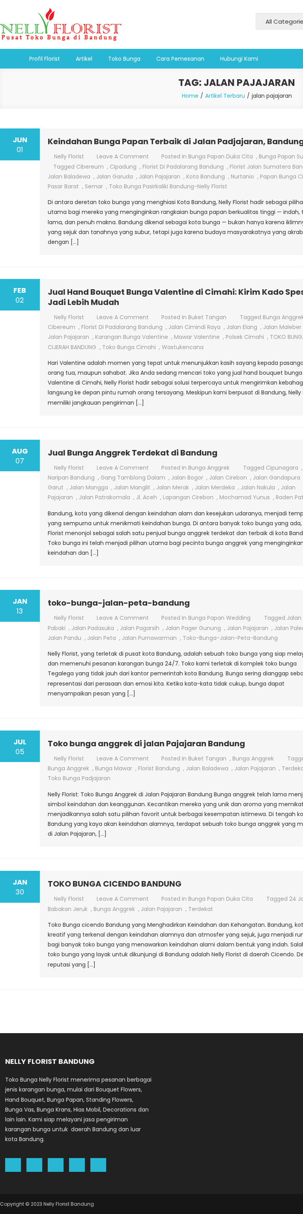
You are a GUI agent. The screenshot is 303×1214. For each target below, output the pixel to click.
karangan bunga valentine (131, 337)
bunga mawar (113, 768)
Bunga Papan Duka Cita (220, 156)
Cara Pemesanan (180, 59)
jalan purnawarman (149, 638)
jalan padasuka (92, 628)
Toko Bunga (124, 59)
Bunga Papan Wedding (219, 618)
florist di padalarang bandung (183, 167)
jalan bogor (187, 478)
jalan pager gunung (193, 628)
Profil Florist (44, 59)
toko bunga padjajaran (79, 778)
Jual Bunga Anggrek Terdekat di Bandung (132, 452)
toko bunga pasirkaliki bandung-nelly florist (168, 186)
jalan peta (101, 638)
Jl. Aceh (146, 497)
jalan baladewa (69, 176)
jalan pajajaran (159, 176)
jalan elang (241, 327)
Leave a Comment (123, 156)
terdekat (200, 909)
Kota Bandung (205, 176)
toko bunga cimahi (129, 347)
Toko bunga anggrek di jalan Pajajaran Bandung (146, 743)
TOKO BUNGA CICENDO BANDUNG (114, 883)
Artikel (84, 59)
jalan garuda (114, 176)
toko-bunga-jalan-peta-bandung (119, 602)
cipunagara (282, 468)
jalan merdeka (215, 487)
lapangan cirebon (188, 497)
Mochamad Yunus (244, 497)
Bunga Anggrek (209, 468)
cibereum (90, 167)
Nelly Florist (69, 156)
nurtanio (242, 176)
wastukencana (183, 347)
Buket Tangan (207, 317)
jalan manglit (132, 487)
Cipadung (123, 167)
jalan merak (172, 487)
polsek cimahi (245, 337)
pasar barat (63, 186)
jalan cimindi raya (194, 327)
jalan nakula (258, 487)
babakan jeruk (68, 909)
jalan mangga (88, 487)
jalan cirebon (228, 478)
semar (94, 186)
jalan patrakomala (104, 497)
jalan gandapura (276, 478)
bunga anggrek (68, 768)
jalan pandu (64, 638)
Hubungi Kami (239, 59)
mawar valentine (197, 337)
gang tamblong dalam (133, 478)
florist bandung (159, 768)
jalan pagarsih (139, 628)
